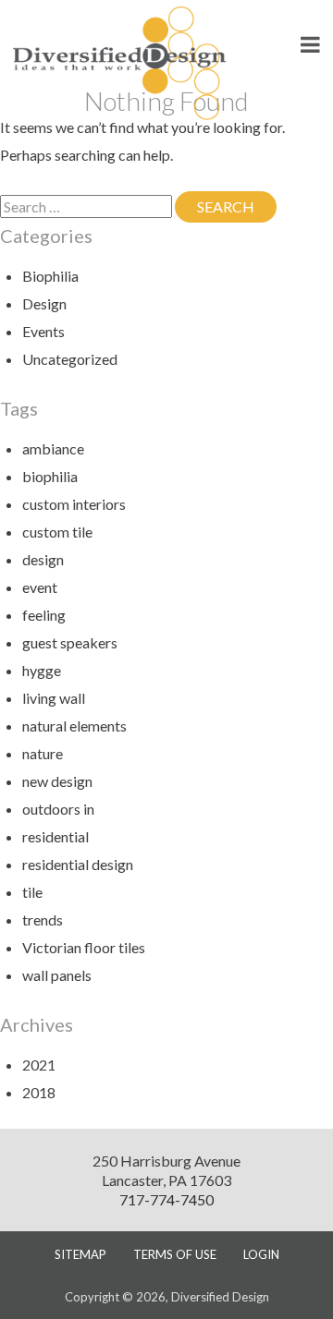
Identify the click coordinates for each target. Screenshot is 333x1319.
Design (44, 303)
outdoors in (58, 808)
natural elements (74, 725)
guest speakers (69, 642)
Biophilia (50, 275)
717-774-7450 (166, 1199)
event (39, 587)
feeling (44, 614)
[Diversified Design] (119, 61)
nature (42, 753)
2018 (39, 1092)
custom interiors (74, 504)
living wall (53, 698)
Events (43, 331)
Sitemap (80, 1254)
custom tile (57, 531)
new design (57, 781)
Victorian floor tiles (83, 947)
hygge (41, 670)
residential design (77, 864)
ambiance (53, 448)
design (43, 559)
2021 (39, 1064)
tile (32, 892)
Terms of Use (174, 1254)
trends (42, 919)
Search (237, 206)
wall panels (57, 975)
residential (55, 836)
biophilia (50, 476)
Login (261, 1254)
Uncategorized (69, 359)
